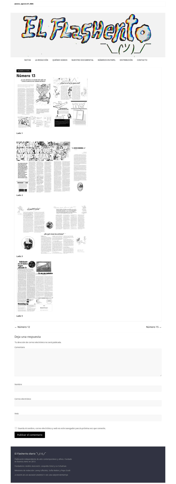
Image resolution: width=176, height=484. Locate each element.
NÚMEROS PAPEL (24, 71)
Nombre (18, 384)
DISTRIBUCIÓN (126, 60)
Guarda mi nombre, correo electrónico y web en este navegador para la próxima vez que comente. (62, 428)
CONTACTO (142, 60)
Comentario (20, 347)
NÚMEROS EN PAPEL (106, 60)
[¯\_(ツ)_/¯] (88, 14)
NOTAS (27, 60)
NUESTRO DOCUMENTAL (82, 60)
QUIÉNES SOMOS (59, 60)
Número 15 (153, 326)
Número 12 (22, 326)
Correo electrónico (23, 399)
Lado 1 (20, 133)
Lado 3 (19, 256)
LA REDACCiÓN (41, 60)
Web (17, 413)
